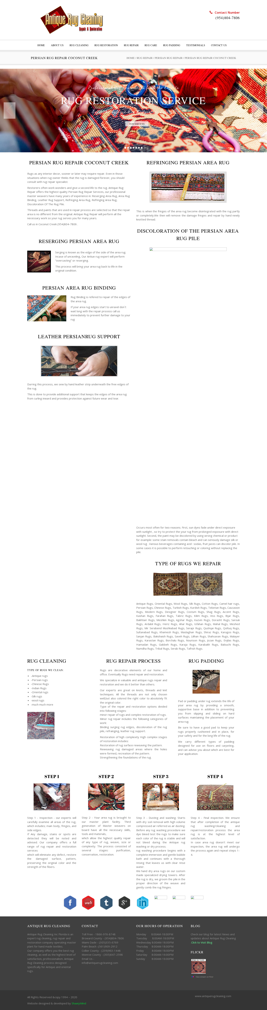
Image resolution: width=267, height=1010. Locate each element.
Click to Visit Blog (202, 942)
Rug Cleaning (79, 45)
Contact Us (219, 45)
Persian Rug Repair (169, 58)
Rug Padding (171, 45)
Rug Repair (131, 45)
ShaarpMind (79, 1003)
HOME (41, 45)
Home (131, 58)
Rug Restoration (106, 45)
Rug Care (151, 45)
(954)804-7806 (227, 17)
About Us (57, 45)
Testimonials (195, 45)
